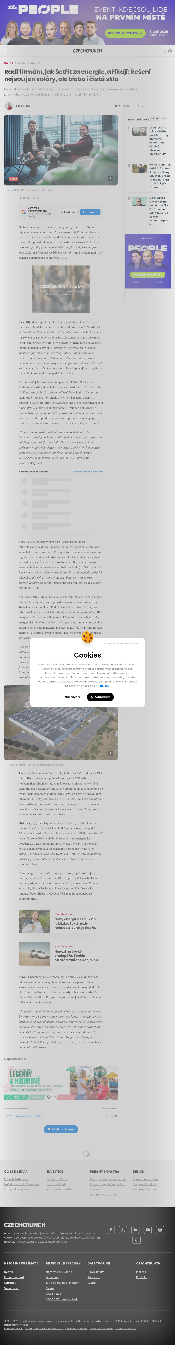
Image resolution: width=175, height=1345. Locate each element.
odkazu (104, 686)
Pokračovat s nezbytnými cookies (120, 643)
